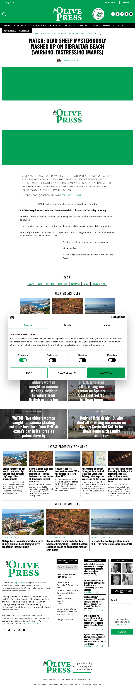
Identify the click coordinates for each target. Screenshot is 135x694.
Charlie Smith (71, 60)
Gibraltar (73, 33)
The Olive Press (99, 284)
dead (40, 284)
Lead (82, 33)
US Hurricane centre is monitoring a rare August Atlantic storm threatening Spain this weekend (94, 585)
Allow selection (67, 373)
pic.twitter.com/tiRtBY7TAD (54, 190)
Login (126, 2)
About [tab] (107, 325)
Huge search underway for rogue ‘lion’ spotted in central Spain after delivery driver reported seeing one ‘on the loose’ (93, 473)
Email (115, 600)
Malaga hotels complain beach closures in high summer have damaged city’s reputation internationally (14, 473)
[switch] (52, 360)
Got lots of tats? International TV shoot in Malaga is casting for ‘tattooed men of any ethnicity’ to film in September (94, 603)
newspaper (75, 284)
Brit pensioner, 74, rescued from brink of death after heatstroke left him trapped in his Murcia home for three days (93, 622)
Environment (60, 33)
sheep (86, 284)
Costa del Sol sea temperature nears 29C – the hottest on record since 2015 (67, 472)
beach (31, 284)
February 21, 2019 (70, 195)
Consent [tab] (28, 325)
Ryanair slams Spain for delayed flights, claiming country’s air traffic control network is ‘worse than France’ (95, 639)
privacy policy (123, 623)
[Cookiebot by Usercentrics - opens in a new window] (113, 318)
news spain (62, 284)
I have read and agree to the (123, 622)
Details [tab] (67, 325)
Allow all (106, 373)
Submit (122, 631)
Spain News (92, 254)
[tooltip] (113, 14)
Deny (29, 373)
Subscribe (110, 2)
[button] (75, 567)
